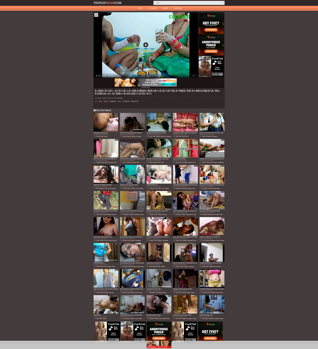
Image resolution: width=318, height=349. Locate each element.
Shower (161, 292)
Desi (178, 136)
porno (215, 162)
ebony (183, 214)
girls (98, 136)
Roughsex (139, 136)
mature (190, 162)
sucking (133, 188)
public (194, 214)
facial (109, 188)
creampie (167, 188)
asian (194, 188)
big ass (204, 136)
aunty (141, 292)
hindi (204, 162)
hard (138, 162)
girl (180, 136)
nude (215, 266)
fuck (187, 136)
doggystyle (135, 101)
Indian (101, 136)
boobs (98, 266)
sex (101, 101)
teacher (102, 240)
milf (156, 240)
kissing (105, 136)
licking (160, 214)
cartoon (114, 240)
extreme (205, 214)
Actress (106, 240)
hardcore (113, 101)
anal (154, 136)
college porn (214, 136)
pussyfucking (221, 162)
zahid (162, 162)
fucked (128, 162)
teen (125, 136)
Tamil (208, 162)
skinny (217, 214)
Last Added (153, 8)
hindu (158, 162)
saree (211, 162)
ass (162, 188)
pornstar (126, 101)
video (178, 240)
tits (120, 101)
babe (102, 266)
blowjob (134, 136)
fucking (158, 136)
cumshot (99, 162)
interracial (184, 188)
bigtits (140, 318)
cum (181, 162)
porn (151, 136)
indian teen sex (217, 188)
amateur (141, 188)
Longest (165, 8)
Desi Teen (210, 188)
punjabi (158, 266)
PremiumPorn (107, 3)
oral (161, 318)
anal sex (209, 136)
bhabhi (163, 266)
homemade (185, 162)
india (142, 266)
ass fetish (205, 188)
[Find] (222, 3)
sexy (129, 240)
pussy (106, 101)
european (179, 188)
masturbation (189, 214)
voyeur (222, 240)
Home (140, 8)
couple (136, 292)
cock (137, 188)
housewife (134, 266)
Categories (178, 8)
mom (110, 240)
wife (135, 162)
